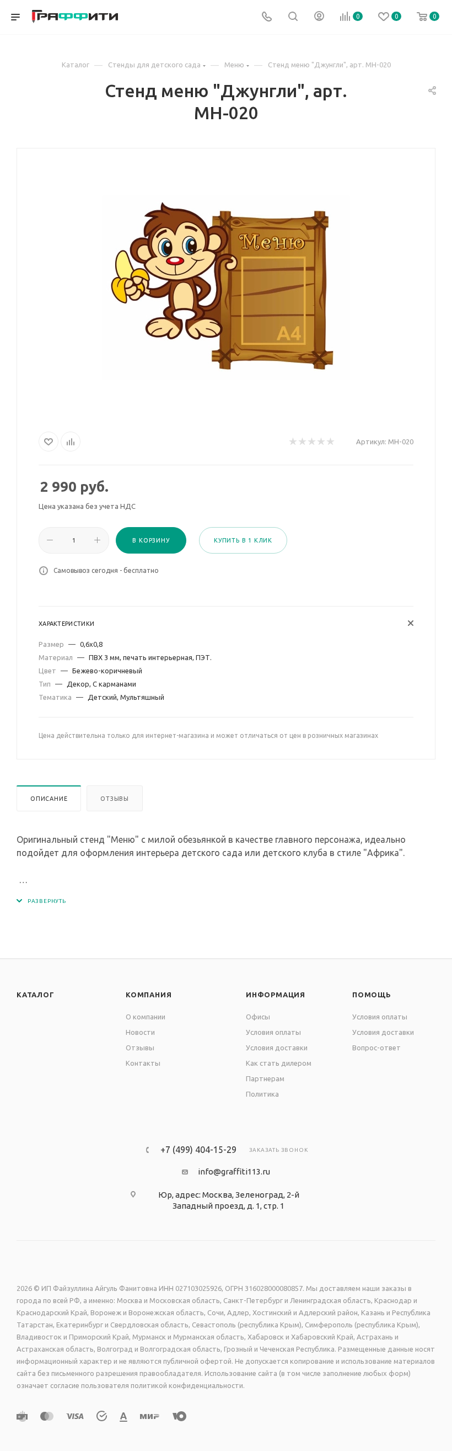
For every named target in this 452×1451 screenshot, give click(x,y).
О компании (145, 1017)
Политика (262, 1094)
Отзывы (114, 798)
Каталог (36, 994)
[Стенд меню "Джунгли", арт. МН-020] (226, 287)
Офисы (258, 1017)
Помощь (371, 994)
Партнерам (265, 1078)
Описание (48, 798)
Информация (275, 994)
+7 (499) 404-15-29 (198, 1149)
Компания (148, 994)
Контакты (143, 1063)
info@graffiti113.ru (234, 1171)
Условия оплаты (273, 1032)
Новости (140, 1032)
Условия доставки (277, 1047)
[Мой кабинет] (319, 17)
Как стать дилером (278, 1063)
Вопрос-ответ (376, 1047)
